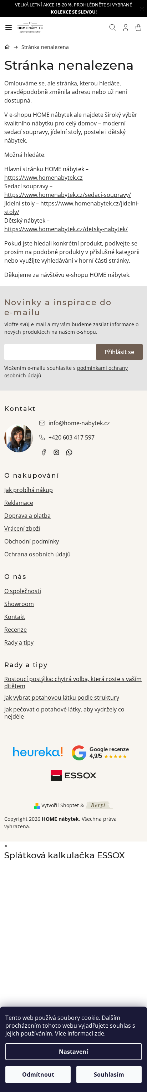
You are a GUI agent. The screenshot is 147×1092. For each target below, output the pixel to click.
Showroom (19, 604)
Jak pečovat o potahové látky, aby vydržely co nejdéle (64, 713)
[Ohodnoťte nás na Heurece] (38, 754)
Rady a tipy (19, 642)
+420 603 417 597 (72, 437)
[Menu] (8, 27)
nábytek (44, 452)
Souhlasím (109, 1074)
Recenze (15, 630)
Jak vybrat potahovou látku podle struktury (61, 697)
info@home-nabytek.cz (79, 423)
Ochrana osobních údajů (37, 554)
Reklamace (18, 503)
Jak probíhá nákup (28, 490)
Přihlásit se (119, 352)
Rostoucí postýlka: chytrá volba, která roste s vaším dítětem (73, 682)
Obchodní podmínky (31, 541)
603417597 (69, 452)
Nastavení (73, 1052)
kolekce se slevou (73, 12)
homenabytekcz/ (56, 452)
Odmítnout (38, 1074)
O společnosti (22, 591)
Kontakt (14, 617)
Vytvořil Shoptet (60, 805)
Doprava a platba (27, 516)
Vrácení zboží (22, 528)
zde (99, 1033)
